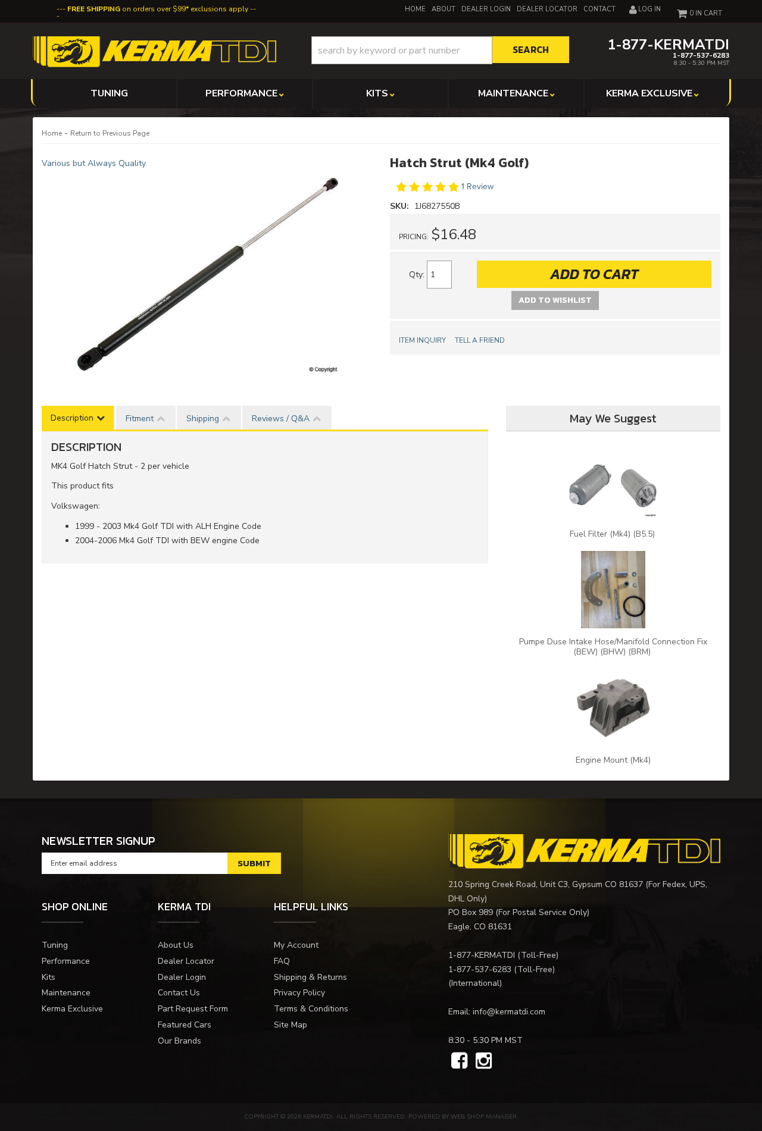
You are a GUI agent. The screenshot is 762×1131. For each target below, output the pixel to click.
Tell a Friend (480, 340)
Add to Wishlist (555, 300)
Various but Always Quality (94, 163)
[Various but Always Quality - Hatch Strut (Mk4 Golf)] (207, 275)
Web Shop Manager (484, 1117)
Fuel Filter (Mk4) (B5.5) (613, 534)
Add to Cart (594, 274)
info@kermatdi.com (509, 1011)
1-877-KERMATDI (481, 955)
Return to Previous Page (109, 133)
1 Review (477, 186)
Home (52, 133)
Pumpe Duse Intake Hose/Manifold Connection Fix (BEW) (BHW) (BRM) (613, 646)
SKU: (400, 206)
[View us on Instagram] (484, 1061)
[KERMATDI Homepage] (154, 51)
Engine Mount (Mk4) (613, 760)
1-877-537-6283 (479, 969)
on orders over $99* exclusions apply (157, 9)
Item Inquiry (422, 340)
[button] (440, 50)
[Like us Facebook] (459, 1061)
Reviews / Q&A (281, 418)
